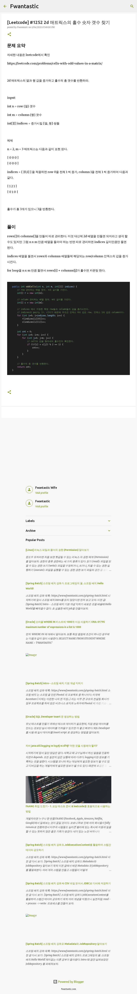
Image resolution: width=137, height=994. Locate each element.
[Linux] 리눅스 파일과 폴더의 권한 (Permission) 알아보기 (57, 549)
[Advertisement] (68, 448)
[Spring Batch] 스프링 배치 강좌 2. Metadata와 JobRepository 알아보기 (66, 943)
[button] (9, 34)
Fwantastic (24, 6)
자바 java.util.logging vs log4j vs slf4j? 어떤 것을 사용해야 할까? (61, 745)
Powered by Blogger (70, 981)
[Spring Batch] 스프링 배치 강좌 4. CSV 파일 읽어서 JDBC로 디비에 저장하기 (68, 883)
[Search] (132, 6)
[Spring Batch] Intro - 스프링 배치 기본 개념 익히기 (54, 683)
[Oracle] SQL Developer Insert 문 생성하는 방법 (53, 716)
